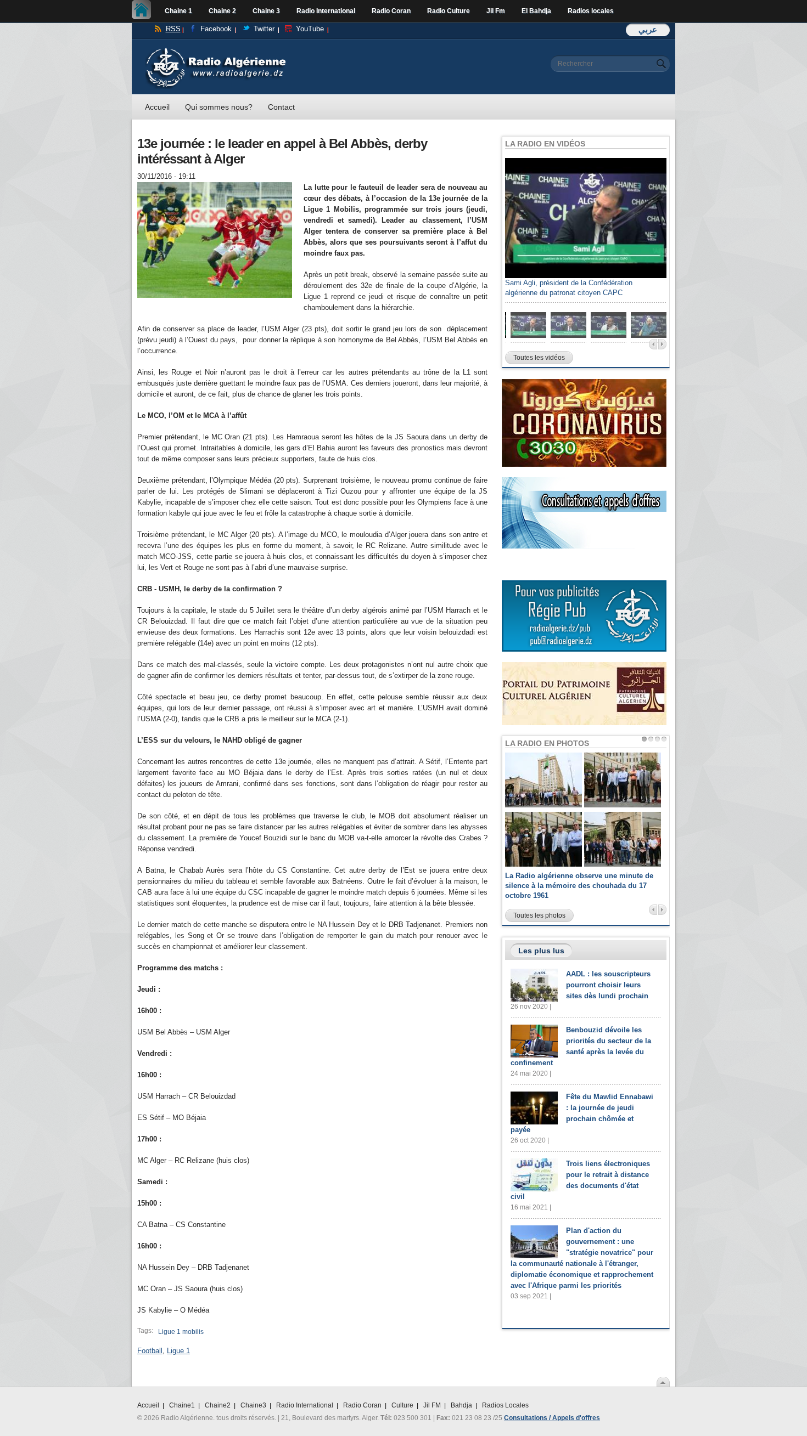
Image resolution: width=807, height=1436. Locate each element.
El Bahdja (536, 11)
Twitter (264, 29)
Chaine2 (218, 1405)
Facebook (216, 29)
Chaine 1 (178, 11)
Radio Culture (448, 11)
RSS (173, 29)
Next (662, 344)
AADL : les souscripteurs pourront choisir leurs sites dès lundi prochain (608, 985)
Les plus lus (541, 950)
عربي (647, 29)
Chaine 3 (266, 11)
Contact (281, 107)
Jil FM (432, 1405)
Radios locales (591, 11)
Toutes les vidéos (539, 357)
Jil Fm (495, 11)
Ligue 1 (178, 1351)
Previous (653, 344)
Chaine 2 (222, 11)
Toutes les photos (539, 915)
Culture (402, 1405)
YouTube (310, 29)
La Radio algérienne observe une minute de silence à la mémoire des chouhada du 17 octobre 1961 (579, 886)
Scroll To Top (663, 1382)
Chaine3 (253, 1405)
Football (149, 1351)
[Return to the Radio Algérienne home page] (215, 50)
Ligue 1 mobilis (181, 1332)
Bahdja (461, 1405)
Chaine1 (182, 1405)
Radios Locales (505, 1405)
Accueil (144, 11)
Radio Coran (391, 11)
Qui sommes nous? (219, 107)
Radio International (325, 11)
